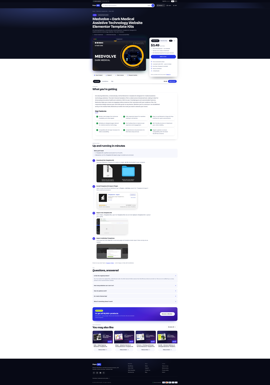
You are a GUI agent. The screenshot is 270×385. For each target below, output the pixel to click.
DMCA (163, 372)
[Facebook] (94, 372)
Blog (146, 372)
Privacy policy (165, 370)
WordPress (130, 366)
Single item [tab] (155, 40)
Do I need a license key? (100, 296)
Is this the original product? (101, 275)
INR (176, 1)
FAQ (112, 81)
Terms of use (165, 366)
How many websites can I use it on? (104, 285)
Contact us (147, 370)
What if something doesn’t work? (103, 301)
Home (94, 11)
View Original (99, 75)
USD (173, 1)
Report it (168, 74)
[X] (103, 372)
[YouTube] (100, 372)
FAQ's (146, 366)
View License (120, 75)
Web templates (131, 370)
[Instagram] (97, 372)
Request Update (133, 75)
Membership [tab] (163, 40)
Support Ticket (110, 263)
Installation (105, 81)
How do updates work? (100, 291)
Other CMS (111, 11)
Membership (131, 372)
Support (109, 75)
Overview (96, 81)
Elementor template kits (101, 11)
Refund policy (165, 368)
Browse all (171, 327)
